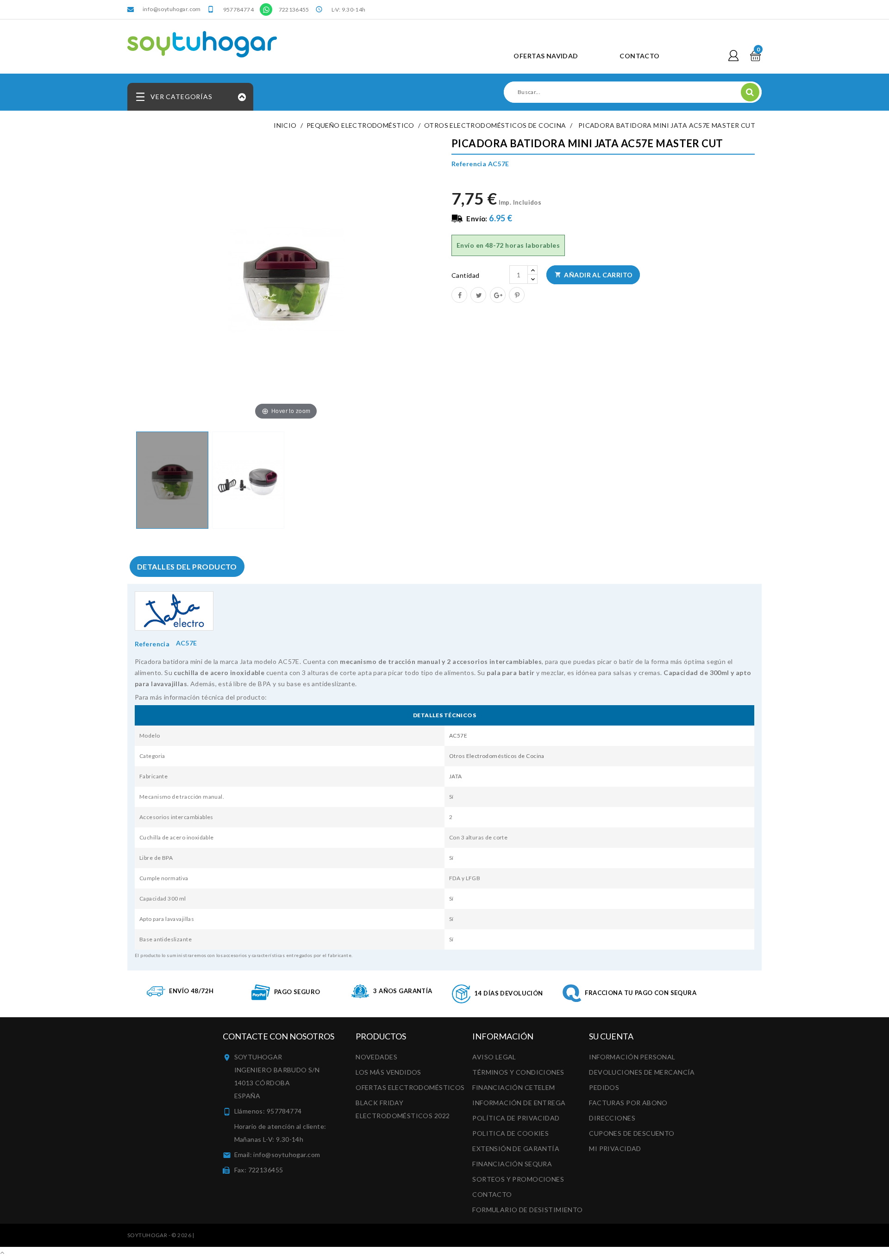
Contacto (492, 1194)
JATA (455, 776)
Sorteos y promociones (518, 1179)
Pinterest (516, 294)
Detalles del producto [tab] (187, 566)
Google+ (497, 294)
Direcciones (612, 1118)
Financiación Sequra (512, 1164)
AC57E (458, 735)
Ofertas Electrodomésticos (410, 1087)
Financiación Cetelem (513, 1087)
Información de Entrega (518, 1103)
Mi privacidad (615, 1148)
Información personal (632, 1057)
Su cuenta (611, 1036)
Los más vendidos (388, 1072)
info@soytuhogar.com (172, 9)
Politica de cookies (510, 1133)
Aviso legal (494, 1057)
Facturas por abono (628, 1103)
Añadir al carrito (594, 275)
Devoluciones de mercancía (642, 1072)
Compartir (459, 294)
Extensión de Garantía (515, 1148)
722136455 (294, 9)
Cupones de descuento (631, 1133)
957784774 (238, 9)
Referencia (152, 644)
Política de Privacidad (515, 1118)
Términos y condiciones (518, 1072)
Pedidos (604, 1087)
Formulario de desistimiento (527, 1210)
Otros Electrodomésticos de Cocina (497, 755)
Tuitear (478, 294)
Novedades (376, 1057)
